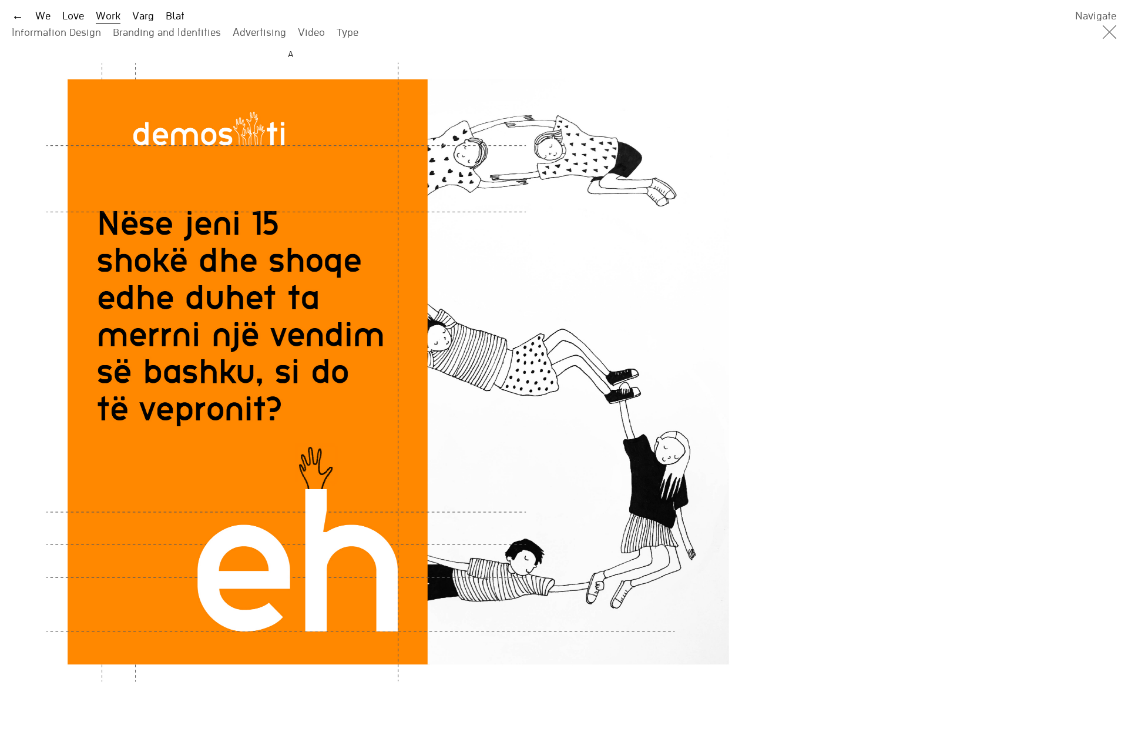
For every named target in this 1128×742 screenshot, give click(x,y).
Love (73, 15)
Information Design (56, 32)
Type (347, 32)
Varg (143, 15)
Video (311, 32)
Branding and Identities (167, 32)
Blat (175, 15)
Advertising (259, 32)
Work (108, 15)
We (43, 15)
